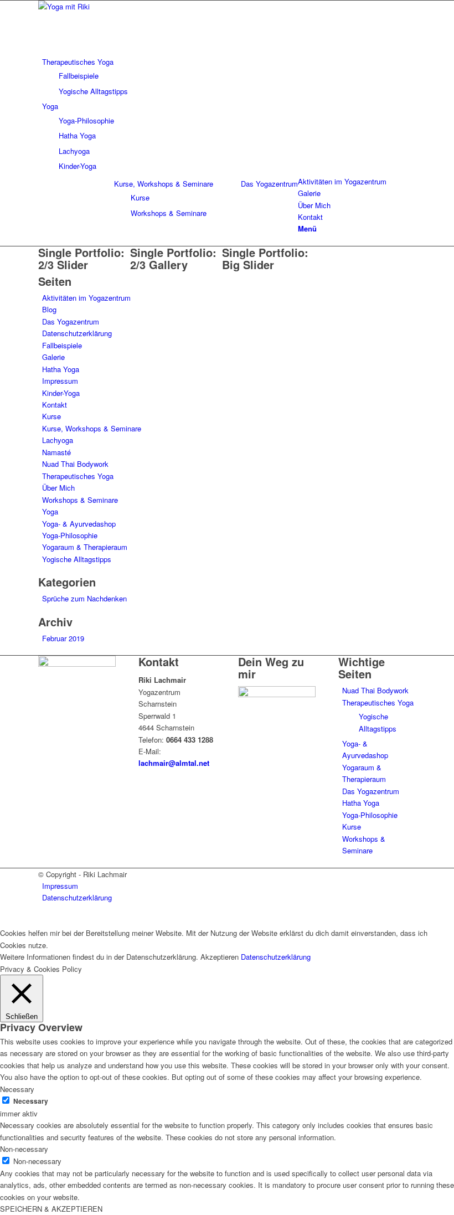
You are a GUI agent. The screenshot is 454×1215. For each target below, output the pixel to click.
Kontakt (54, 404)
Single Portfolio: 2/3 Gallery (173, 258)
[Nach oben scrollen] (3, 920)
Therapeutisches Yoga (78, 476)
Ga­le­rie (53, 357)
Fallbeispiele (62, 345)
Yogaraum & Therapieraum (84, 547)
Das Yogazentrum (269, 183)
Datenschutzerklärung (77, 333)
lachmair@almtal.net (173, 763)
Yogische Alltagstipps (76, 559)
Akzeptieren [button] (219, 956)
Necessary (30, 1101)
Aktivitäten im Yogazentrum (86, 297)
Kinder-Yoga (61, 393)
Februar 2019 (63, 638)
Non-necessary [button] (24, 1149)
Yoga (50, 511)
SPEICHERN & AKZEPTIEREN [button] (51, 1208)
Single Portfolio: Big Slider (265, 258)
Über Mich (58, 487)
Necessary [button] (17, 1089)
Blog (49, 309)
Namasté (56, 452)
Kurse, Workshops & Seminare (163, 183)
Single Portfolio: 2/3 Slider (81, 258)
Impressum (60, 380)
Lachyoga (57, 440)
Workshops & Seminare (80, 500)
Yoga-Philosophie (69, 535)
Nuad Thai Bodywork (75, 464)
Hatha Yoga (60, 369)
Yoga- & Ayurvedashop (79, 523)
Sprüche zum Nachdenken (84, 598)
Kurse (51, 416)
